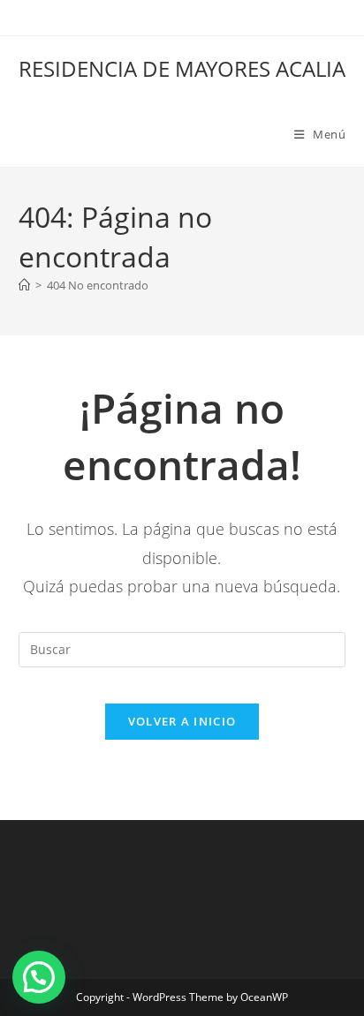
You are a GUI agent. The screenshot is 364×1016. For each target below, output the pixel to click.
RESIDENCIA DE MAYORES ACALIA (182, 68)
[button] (38, 977)
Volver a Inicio (182, 721)
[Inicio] (24, 285)
